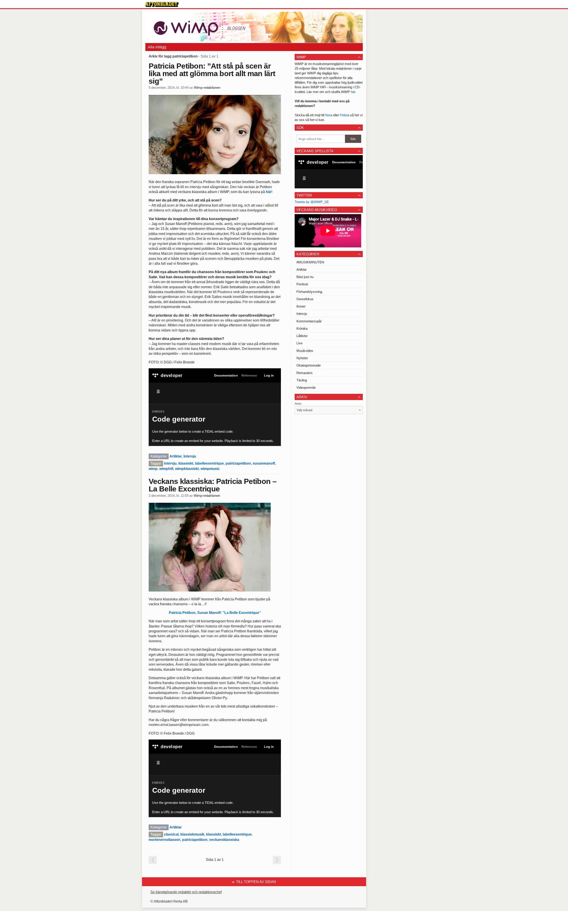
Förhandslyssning (309, 292)
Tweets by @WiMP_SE (312, 202)
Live (299, 343)
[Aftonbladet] (162, 4)
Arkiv (298, 403)
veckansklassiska (224, 840)
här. (353, 92)
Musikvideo (304, 351)
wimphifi (166, 469)
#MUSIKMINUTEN (310, 262)
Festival (302, 284)
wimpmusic (210, 469)
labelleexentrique (209, 463)
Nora (329, 115)
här (268, 192)
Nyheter (302, 358)
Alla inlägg (157, 47)
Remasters (304, 373)
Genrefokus (305, 299)
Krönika (302, 328)
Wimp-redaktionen (207, 87)
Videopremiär (306, 387)
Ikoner (301, 306)
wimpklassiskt (187, 469)
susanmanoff (264, 463)
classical (171, 834)
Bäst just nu (305, 277)
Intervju (189, 456)
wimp (153, 469)
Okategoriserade (308, 365)
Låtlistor (302, 336)
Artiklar (176, 456)
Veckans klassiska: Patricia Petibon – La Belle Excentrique (212, 485)
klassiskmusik (192, 834)
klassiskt (185, 463)
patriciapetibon (238, 463)
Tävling (301, 380)
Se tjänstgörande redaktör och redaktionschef (186, 892)
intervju (170, 463)
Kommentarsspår (309, 321)
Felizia (345, 115)
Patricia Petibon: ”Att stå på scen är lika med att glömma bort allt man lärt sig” (212, 73)
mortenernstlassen (164, 840)
